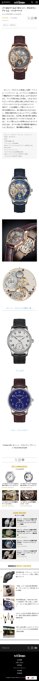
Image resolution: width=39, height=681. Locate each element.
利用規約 (19, 665)
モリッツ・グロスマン (9, 25)
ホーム (4, 14)
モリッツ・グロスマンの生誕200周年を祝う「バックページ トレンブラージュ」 (27, 542)
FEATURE (9, 14)
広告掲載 (19, 670)
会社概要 (19, 660)
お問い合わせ (19, 662)
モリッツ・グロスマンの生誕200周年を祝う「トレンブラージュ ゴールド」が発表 (27, 552)
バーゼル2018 (17, 14)
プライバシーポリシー (19, 668)
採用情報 (19, 673)
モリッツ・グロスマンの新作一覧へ (19, 308)
